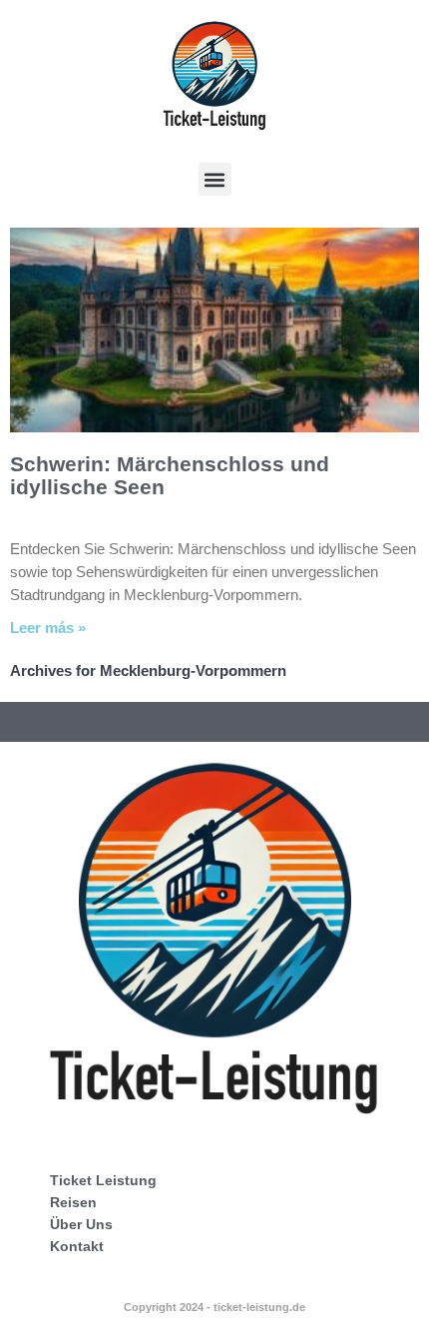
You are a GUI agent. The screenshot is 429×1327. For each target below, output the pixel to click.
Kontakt (77, 1246)
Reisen (73, 1202)
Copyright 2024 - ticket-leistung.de (214, 1307)
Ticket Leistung (103, 1180)
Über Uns (81, 1224)
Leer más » (48, 627)
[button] (215, 179)
